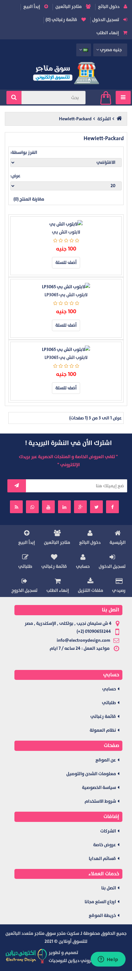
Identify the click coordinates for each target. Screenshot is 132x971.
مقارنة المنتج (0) (28, 199)
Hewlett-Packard (75, 119)
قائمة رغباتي (54, 566)
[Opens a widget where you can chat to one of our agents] (108, 960)
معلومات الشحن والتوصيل (91, 773)
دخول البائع (109, 6)
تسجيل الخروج (24, 590)
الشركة (104, 119)
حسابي (83, 566)
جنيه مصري (110, 49)
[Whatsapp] (32, 506)
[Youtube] (48, 506)
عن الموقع (105, 760)
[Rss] (16, 506)
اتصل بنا (108, 888)
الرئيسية (118, 542)
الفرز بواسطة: (23, 152)
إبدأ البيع (32, 6)
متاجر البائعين (69, 6)
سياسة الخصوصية (99, 787)
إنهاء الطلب (108, 32)
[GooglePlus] (80, 506)
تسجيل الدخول (106, 19)
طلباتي (25, 566)
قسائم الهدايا (102, 858)
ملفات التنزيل (90, 590)
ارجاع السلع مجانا (100, 901)
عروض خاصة (104, 844)
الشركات (108, 831)
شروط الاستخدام (100, 801)
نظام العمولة (103, 730)
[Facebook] (112, 506)
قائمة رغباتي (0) (61, 19)
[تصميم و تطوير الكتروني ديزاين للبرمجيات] (27, 955)
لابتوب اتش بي (66, 232)
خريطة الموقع (102, 915)
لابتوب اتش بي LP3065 (66, 294)
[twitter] (96, 506)
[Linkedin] (64, 506)
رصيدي (119, 590)
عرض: (15, 175)
